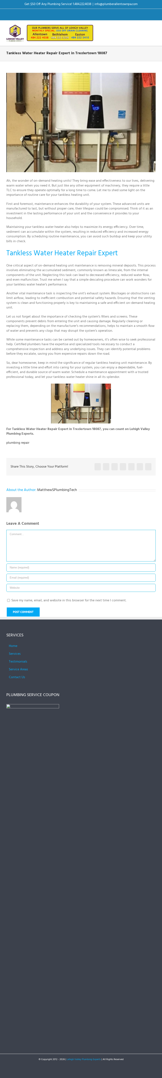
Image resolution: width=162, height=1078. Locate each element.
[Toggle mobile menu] (154, 28)
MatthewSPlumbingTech (57, 490)
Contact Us (17, 677)
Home (13, 646)
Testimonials (18, 661)
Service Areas (18, 669)
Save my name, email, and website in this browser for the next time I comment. (68, 600)
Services (15, 654)
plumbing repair (17, 443)
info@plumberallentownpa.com (116, 4)
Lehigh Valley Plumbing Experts (84, 1059)
